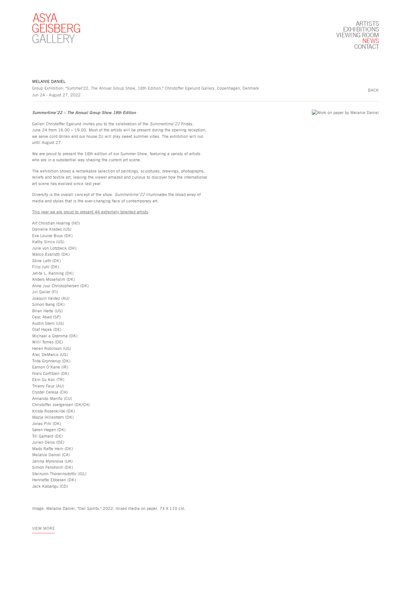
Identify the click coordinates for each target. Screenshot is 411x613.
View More (43, 528)
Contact (366, 46)
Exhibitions (361, 29)
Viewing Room (357, 35)
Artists (367, 23)
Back (373, 90)
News (370, 40)
